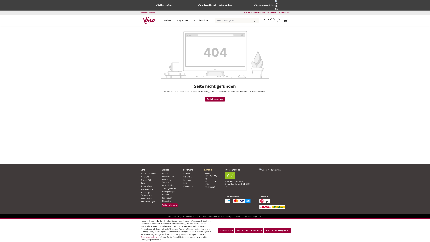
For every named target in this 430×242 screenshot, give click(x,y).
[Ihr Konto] (278, 20)
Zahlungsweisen (169, 188)
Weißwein (187, 177)
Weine (167, 20)
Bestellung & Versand (167, 180)
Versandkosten (208, 216)
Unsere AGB (146, 180)
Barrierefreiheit (147, 189)
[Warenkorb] (285, 20)
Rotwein (186, 173)
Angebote (183, 20)
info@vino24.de (210, 187)
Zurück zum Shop (215, 99)
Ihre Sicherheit (168, 185)
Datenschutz (146, 186)
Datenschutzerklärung (150, 237)
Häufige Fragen (168, 191)
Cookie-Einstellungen (168, 175)
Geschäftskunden (148, 173)
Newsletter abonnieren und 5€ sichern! (259, 13)
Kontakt (165, 194)
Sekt (185, 183)
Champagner (188, 186)
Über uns (145, 177)
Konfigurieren (226, 230)
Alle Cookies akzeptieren (277, 230)
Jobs (143, 183)
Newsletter (166, 201)
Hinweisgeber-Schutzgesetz (147, 193)
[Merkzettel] (272, 20)
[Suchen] (255, 20)
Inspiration (201, 20)
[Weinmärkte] (266, 20)
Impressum (167, 198)
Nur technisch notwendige (249, 230)
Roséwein (187, 180)
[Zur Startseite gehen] (149, 20)
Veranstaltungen (148, 12)
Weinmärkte (284, 13)
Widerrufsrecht (169, 205)
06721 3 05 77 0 (210, 176)
